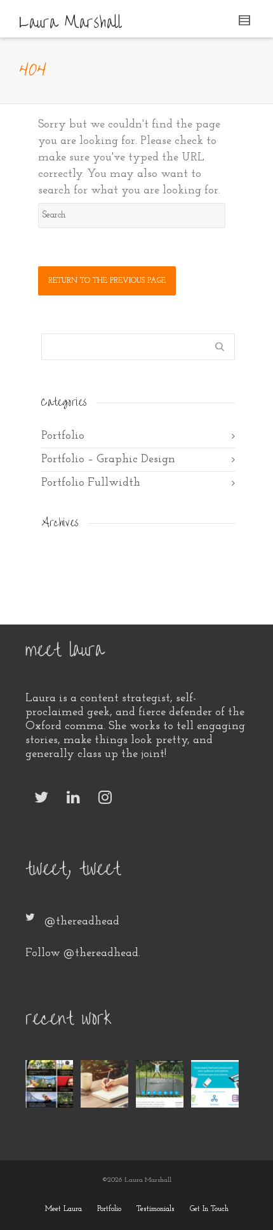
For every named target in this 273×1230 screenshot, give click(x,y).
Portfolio (62, 436)
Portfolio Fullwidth (90, 483)
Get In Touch (209, 1209)
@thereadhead (81, 922)
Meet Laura (63, 1209)
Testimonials (155, 1209)
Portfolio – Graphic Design (108, 459)
